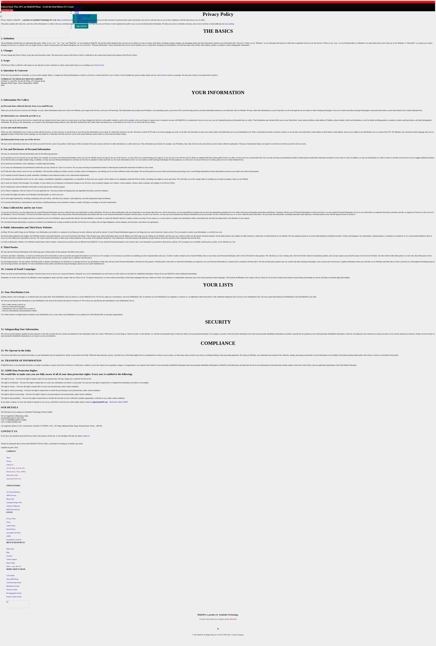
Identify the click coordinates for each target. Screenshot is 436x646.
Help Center (10, 549)
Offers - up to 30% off (13, 566)
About (8, 458)
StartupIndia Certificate (13, 540)
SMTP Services (11, 495)
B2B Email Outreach (13, 509)
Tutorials (9, 556)
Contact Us (9, 465)
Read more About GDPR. (118, 402)
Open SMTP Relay (12, 579)
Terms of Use (99, 65)
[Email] (218, 625)
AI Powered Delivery (13, 492)
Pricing (8, 461)
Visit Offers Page (7, 10)
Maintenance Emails (12, 586)
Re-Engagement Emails (13, 593)
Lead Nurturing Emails (13, 582)
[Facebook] (218, 627)
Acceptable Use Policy (13, 533)
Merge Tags (10, 499)
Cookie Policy (10, 526)
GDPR (8, 536)
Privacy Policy (11, 519)
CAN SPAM (10, 576)
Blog (7, 552)
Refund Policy (11, 529)
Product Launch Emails (13, 597)
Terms (8, 522)
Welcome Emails (11, 589)
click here (233, 619)
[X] (218, 629)
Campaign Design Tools (14, 502)
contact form (161, 75)
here (420, 110)
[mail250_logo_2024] (34, 37)
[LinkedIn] (218, 631)
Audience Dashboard (13, 506)
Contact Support (11, 559)
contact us (86, 436)
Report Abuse (10, 563)
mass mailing (229, 24)
